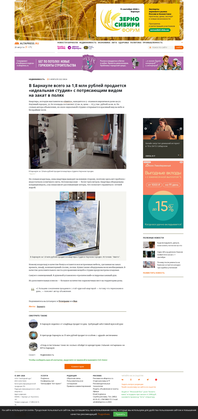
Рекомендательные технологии (101, 384)
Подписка (45, 378)
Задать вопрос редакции (132, 384)
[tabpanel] (163, 139)
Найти (179, 47)
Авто (114, 42)
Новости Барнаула (67, 42)
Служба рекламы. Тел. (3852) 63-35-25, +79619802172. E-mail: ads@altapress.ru (105, 399)
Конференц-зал (47, 381)
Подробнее (104, 414)
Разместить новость (154, 273)
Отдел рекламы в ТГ (101, 381)
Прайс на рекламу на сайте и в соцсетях (138, 387)
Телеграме (64, 301)
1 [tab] (178, 155)
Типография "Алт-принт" (51, 383)
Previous (145, 128)
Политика (135, 42)
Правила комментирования (79, 386)
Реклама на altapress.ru (103, 378)
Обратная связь (74, 378)
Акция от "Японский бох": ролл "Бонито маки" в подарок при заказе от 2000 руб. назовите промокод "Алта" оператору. (139, 394)
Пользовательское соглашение (75, 382)
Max (75, 301)
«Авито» (67, 101)
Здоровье (123, 42)
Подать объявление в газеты (106, 389)
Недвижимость (87, 42)
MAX (110, 402)
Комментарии (77, 366)
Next (181, 128)
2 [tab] (180, 155)
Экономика (104, 42)
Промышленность (153, 42)
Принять (120, 414)
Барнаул (41, 306)
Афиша (96, 391)
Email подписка (99, 394)
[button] (73, 196)
